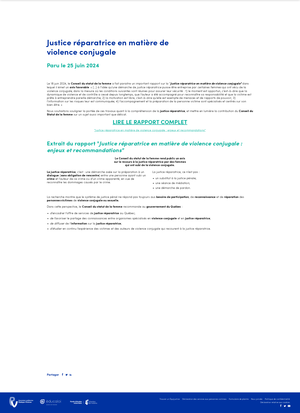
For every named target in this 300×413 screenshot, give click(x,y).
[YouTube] (289, 406)
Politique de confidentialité (277, 399)
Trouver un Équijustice (170, 399)
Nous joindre (256, 399)
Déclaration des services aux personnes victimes (204, 399)
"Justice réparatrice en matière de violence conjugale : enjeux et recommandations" (150, 130)
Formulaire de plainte (239, 399)
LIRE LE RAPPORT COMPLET (150, 122)
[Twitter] (285, 406)
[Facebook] (281, 406)
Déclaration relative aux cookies (275, 402)
